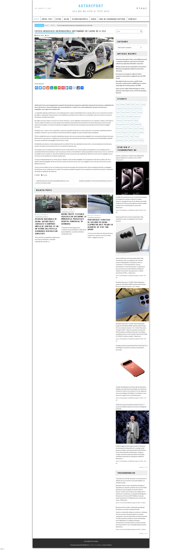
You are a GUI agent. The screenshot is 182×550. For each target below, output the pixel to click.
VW (131, 140)
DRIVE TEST (47, 19)
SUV (127, 136)
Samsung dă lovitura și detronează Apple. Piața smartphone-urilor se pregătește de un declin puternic (129, 219)
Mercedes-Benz (120, 124)
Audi (117, 104)
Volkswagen (119, 140)
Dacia (125, 108)
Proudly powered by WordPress (79, 545)
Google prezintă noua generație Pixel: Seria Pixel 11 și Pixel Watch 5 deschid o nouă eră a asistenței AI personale (131, 347)
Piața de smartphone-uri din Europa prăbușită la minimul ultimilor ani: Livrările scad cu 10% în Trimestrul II (130, 158)
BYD (133, 104)
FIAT (135, 108)
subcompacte (120, 136)
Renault (125, 132)
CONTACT (132, 19)
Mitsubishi (138, 124)
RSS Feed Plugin (145, 467)
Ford (140, 108)
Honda (134, 112)
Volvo (126, 140)
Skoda (135, 132)
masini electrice (128, 120)
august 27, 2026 (40, 214)
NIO (126, 128)
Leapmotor (137, 116)
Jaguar (118, 116)
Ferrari (131, 108)
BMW (128, 104)
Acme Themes (107, 545)
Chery (137, 104)
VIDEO (93, 19)
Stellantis (141, 132)
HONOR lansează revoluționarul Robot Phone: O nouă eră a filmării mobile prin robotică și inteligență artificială (131, 407)
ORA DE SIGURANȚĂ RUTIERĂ (112, 19)
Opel (135, 128)
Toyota (45, 175)
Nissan (131, 128)
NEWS (36, 19)
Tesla (131, 136)
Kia (123, 116)
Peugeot (141, 128)
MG (128, 124)
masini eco (119, 120)
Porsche (118, 132)
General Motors (125, 112)
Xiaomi (136, 140)
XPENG (141, 140)
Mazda (136, 120)
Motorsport (119, 128)
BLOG (66, 19)
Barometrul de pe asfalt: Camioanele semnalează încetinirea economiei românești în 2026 (130, 508)
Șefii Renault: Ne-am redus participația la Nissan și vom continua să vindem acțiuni (52, 182)
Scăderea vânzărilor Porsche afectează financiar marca (95, 181)
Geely (118, 112)
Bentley (123, 104)
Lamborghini (128, 116)
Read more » (119, 207)
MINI (132, 124)
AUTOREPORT (91, 5)
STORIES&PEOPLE (80, 19)
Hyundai (140, 112)
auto (48, 35)
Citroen (143, 104)
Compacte (119, 108)
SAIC (130, 132)
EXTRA (58, 19)
